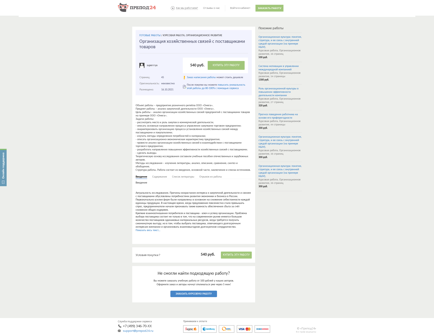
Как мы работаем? (187, 8)
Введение (141, 176)
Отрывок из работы (210, 176)
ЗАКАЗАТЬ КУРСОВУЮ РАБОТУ (194, 294)
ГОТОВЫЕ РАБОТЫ (150, 35)
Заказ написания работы (201, 77)
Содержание (159, 176)
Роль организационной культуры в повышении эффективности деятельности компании (279, 92)
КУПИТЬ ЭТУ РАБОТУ (226, 65)
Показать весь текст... (148, 230)
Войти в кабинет (240, 8)
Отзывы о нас (211, 8)
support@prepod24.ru (138, 331)
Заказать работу (269, 8)
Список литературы (183, 176)
